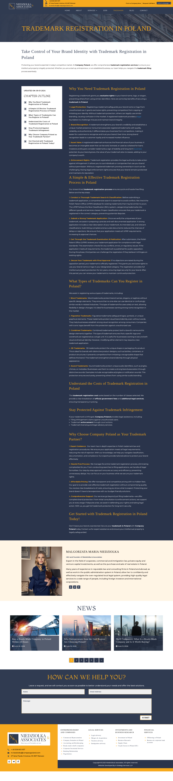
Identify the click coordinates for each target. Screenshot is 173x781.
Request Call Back (149, 3)
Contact (143, 10)
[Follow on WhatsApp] (70, 587)
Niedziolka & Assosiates (114, 763)
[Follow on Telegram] (74, 587)
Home (67, 10)
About (79, 10)
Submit (146, 717)
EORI (105, 10)
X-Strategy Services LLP (124, 765)
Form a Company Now (133, 3)
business (138, 149)
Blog (131, 10)
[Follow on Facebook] (78, 587)
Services (91, 10)
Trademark (118, 10)
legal (139, 117)
